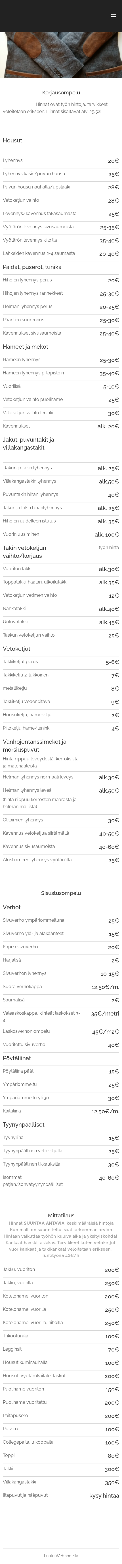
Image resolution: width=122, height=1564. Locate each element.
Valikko (113, 16)
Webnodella (67, 1556)
